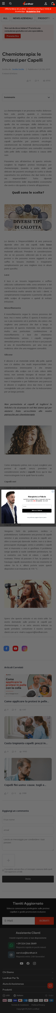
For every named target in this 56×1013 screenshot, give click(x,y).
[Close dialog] (53, 491)
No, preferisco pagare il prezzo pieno (36, 517)
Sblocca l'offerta (37, 510)
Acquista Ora (33, 11)
